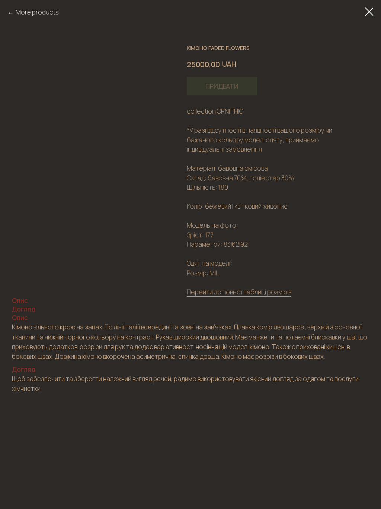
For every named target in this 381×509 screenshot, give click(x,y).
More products (37, 12)
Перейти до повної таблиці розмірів (239, 292)
